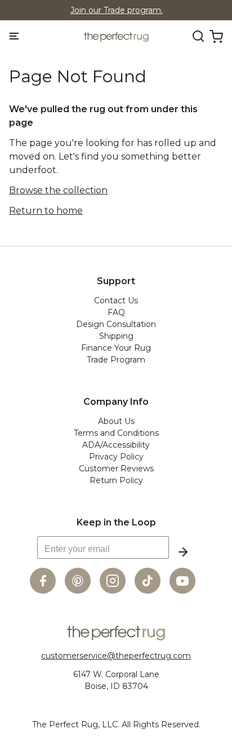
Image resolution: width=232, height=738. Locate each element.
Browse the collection (58, 190)
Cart (216, 36)
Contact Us (116, 300)
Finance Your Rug (116, 348)
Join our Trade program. (116, 10)
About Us (116, 421)
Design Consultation (116, 324)
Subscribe (183, 552)
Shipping (116, 336)
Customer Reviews (116, 468)
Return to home (46, 210)
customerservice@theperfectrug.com (116, 656)
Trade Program (116, 360)
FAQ (116, 312)
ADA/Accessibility (116, 445)
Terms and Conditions (116, 433)
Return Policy (116, 480)
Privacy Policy (116, 457)
